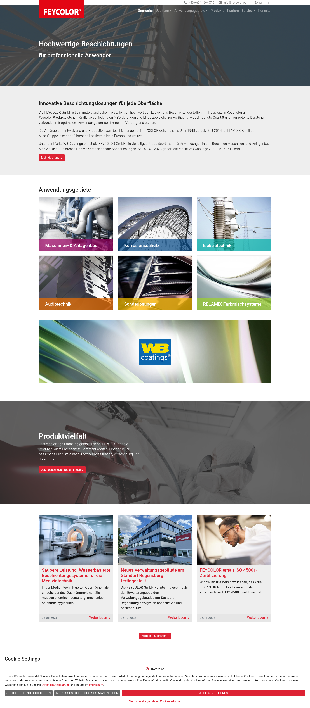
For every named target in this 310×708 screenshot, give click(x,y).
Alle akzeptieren (213, 693)
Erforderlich (157, 669)
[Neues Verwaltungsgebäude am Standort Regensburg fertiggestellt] (155, 540)
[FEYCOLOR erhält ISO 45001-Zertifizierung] (234, 540)
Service (247, 11)
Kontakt (264, 11)
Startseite (145, 11)
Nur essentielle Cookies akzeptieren (87, 693)
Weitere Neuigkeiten (153, 636)
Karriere (233, 11)
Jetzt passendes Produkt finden (61, 469)
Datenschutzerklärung (56, 684)
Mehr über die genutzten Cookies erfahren (155, 701)
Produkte (217, 11)
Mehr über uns (50, 157)
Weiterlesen (98, 618)
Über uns (162, 11)
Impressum (96, 684)
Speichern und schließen (28, 693)
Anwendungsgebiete (189, 11)
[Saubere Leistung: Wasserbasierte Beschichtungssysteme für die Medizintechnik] (76, 540)
